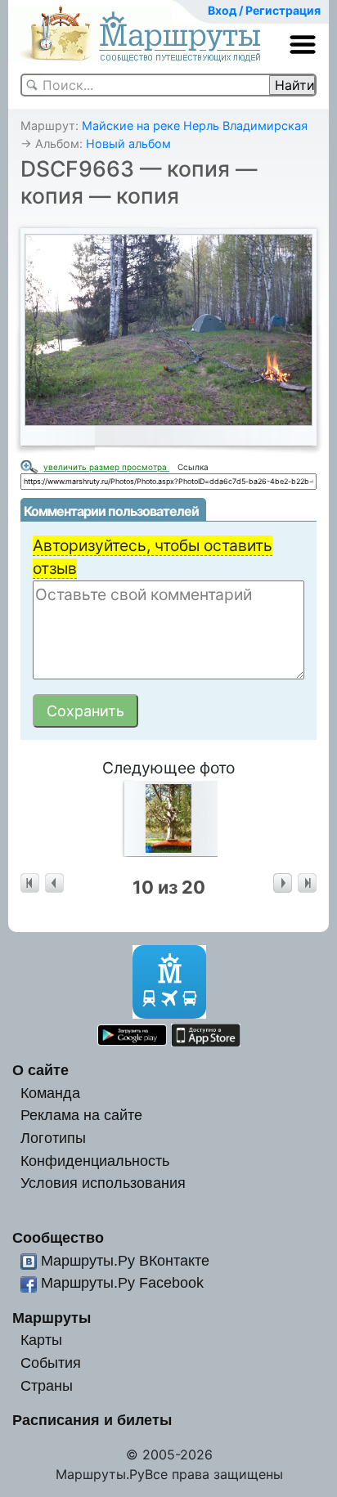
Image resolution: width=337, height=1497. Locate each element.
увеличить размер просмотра (106, 467)
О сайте (40, 1069)
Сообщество (58, 1237)
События (50, 1362)
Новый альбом (128, 143)
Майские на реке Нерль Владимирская (195, 125)
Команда (50, 1092)
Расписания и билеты (92, 1419)
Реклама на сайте (81, 1114)
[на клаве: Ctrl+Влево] (54, 883)
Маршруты (51, 1317)
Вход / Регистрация (264, 10)
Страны (46, 1385)
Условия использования (103, 1182)
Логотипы (53, 1137)
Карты (41, 1339)
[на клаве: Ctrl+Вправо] (282, 883)
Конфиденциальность (94, 1160)
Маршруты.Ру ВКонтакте (125, 1260)
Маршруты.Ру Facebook (122, 1282)
